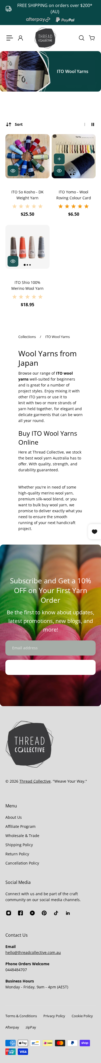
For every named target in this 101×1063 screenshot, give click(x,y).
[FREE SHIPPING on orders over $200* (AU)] (50, 8)
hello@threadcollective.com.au (33, 952)
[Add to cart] (59, 159)
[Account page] (20, 38)
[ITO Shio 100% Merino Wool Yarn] (27, 247)
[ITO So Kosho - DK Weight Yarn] (27, 156)
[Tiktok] (56, 913)
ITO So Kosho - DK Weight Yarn (27, 194)
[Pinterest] (44, 913)
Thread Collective (35, 781)
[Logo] (45, 38)
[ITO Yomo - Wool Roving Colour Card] (74, 156)
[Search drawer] (81, 38)
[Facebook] (20, 913)
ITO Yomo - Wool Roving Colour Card (73, 194)
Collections (27, 336)
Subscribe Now (50, 667)
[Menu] (9, 38)
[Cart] (91, 38)
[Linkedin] (68, 913)
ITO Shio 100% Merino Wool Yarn (27, 285)
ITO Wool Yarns (57, 336)
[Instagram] (9, 913)
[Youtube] (32, 913)
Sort (19, 124)
